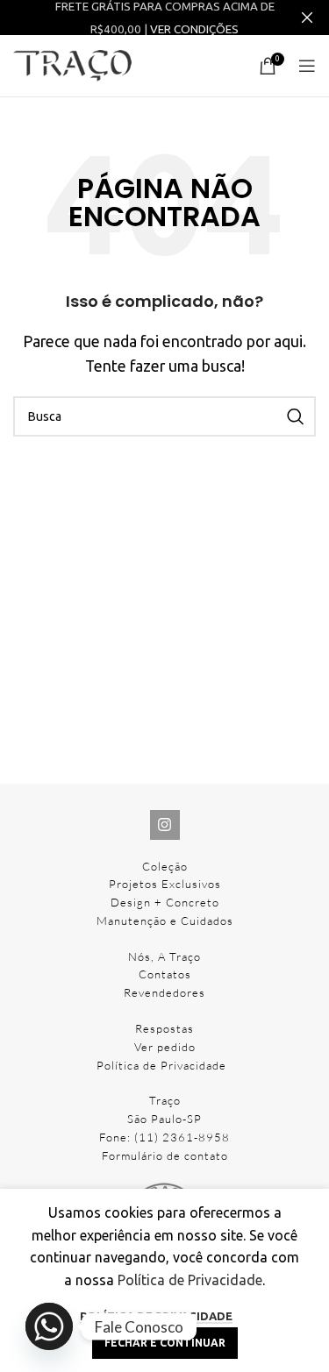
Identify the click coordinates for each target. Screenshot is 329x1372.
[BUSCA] (295, 416)
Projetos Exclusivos (165, 884)
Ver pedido (165, 1047)
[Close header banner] (307, 17)
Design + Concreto (165, 902)
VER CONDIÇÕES (194, 29)
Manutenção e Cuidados (165, 920)
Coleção (165, 866)
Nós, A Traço (164, 956)
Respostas (164, 1028)
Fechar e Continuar (164, 1342)
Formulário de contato (165, 1155)
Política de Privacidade (161, 1065)
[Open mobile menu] (307, 65)
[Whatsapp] (49, 1326)
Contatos (165, 974)
